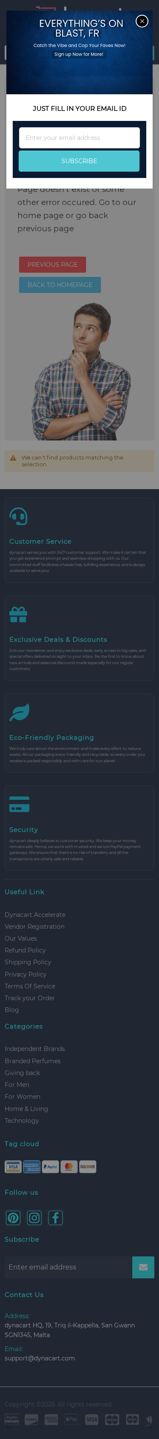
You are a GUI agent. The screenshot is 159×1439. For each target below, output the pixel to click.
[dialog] (79, 719)
